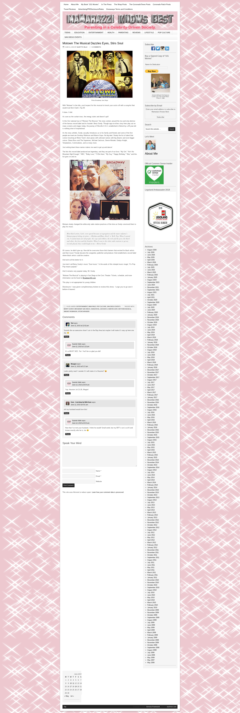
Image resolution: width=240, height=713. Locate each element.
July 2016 (150, 412)
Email (98, 476)
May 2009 (150, 627)
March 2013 (151, 512)
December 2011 (153, 550)
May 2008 (150, 657)
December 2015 (153, 430)
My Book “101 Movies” (90, 4)
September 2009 (153, 617)
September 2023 (153, 282)
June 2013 (151, 505)
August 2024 (151, 280)
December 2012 (153, 520)
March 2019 (151, 337)
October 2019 (152, 322)
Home (66, 4)
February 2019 (152, 340)
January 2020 (152, 315)
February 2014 (152, 485)
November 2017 (153, 372)
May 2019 (150, 332)
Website (99, 481)
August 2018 (151, 350)
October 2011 (152, 555)
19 (76, 686)
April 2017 (151, 390)
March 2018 (151, 362)
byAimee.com (171, 707)
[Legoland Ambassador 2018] (160, 241)
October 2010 (152, 585)
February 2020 (152, 312)
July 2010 (150, 592)
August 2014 (151, 470)
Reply (66, 337)
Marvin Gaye (113, 309)
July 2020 (150, 307)
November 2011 (153, 552)
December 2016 (153, 400)
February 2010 (152, 605)
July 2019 (150, 327)
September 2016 (153, 407)
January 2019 (152, 342)
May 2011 (150, 567)
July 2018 (150, 352)
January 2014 (152, 487)
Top (65, 707)
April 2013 (151, 510)
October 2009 (152, 615)
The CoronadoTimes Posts (139, 4)
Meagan (73, 364)
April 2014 (151, 480)
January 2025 (152, 277)
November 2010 (153, 582)
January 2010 (152, 607)
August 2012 (151, 530)
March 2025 (151, 272)
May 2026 (150, 257)
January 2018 (152, 367)
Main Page (92, 306)
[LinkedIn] (167, 50)
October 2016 (152, 405)
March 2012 (151, 542)
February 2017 (152, 395)
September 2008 (153, 647)
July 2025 (150, 267)
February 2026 (152, 265)
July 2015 (150, 442)
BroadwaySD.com (89, 278)
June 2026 (151, 255)
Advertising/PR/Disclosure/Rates (91, 9)
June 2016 (151, 415)
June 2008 (151, 655)
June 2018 (151, 355)
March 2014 (151, 482)
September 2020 (153, 302)
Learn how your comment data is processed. (108, 492)
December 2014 (153, 460)
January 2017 (152, 397)
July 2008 (150, 652)
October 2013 (152, 495)
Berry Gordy (69, 309)
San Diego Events (73, 37)
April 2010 (151, 600)
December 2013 (153, 490)
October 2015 (152, 435)
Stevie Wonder (83, 311)
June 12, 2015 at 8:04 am (80, 385)
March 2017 (151, 392)
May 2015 (150, 447)
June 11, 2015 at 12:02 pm (80, 326)
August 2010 (151, 590)
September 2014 (153, 467)
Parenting (123, 33)
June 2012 (151, 535)
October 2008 (152, 645)
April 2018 (151, 360)
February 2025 (152, 275)
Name (98, 471)
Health (111, 33)
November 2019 (153, 320)
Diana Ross (95, 309)
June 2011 (151, 565)
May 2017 (150, 387)
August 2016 (151, 410)
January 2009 (152, 637)
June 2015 (151, 445)
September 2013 (153, 497)
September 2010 (153, 587)
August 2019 (151, 325)
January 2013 (152, 517)
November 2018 (153, 345)
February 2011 (152, 575)
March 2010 (151, 602)
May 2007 (150, 660)
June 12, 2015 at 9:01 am (79, 405)
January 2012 (152, 547)
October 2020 (152, 300)
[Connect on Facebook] (153, 50)
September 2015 (153, 437)
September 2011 (153, 557)
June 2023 (151, 285)
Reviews (136, 33)
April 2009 (151, 630)
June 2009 (151, 625)
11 (73, 683)
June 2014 (151, 475)
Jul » (72, 696)
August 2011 (151, 560)
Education (79, 33)
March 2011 (151, 572)
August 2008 (151, 650)
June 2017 (151, 385)
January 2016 (152, 427)
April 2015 (151, 450)
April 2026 (151, 260)
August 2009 (151, 620)
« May (66, 696)
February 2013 (152, 515)
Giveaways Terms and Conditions (119, 9)
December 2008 (153, 640)
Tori (72, 323)
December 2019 (153, 317)
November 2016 (153, 402)
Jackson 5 (104, 309)
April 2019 (151, 335)
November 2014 (153, 462)
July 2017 (150, 382)
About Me (75, 4)
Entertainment (96, 33)
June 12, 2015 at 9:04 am (80, 423)
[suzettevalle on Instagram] (162, 50)
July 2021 (150, 295)
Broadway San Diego (82, 309)
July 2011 (150, 562)
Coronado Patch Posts (162, 4)
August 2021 (151, 292)
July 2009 (150, 622)
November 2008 (153, 642)
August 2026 (151, 250)
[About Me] (150, 151)
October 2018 (152, 347)
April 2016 (151, 420)
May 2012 (150, 537)
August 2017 (151, 380)
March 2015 (151, 452)
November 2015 (153, 432)
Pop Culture (164, 33)
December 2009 (153, 610)
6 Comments (96, 47)
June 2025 (151, 270)
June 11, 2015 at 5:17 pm (79, 366)
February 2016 (152, 425)
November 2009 (153, 612)
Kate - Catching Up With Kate (81, 402)
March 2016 (151, 422)
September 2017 (153, 377)
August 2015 (151, 440)
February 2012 (152, 545)
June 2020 (151, 310)
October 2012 (152, 525)
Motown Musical (124, 309)
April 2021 (151, 297)
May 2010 (150, 597)
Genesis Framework (153, 707)
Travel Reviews (70, 9)
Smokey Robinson (70, 311)
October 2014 (152, 465)
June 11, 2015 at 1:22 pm (80, 346)
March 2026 (151, 262)
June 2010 (151, 595)
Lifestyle (149, 33)
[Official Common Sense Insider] (154, 184)
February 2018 (152, 365)
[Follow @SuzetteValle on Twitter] (158, 50)
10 (71, 683)
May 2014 (150, 477)
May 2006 (150, 662)
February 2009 (152, 635)
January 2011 (152, 577)
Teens (67, 33)
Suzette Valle (82, 47)
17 (71, 686)
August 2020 (151, 305)
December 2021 (153, 287)
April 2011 (150, 570)
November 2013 (153, 492)
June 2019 (151, 330)
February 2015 (152, 455)
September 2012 (153, 527)
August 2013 (151, 500)
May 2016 (150, 417)
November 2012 (153, 522)
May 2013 (150, 507)
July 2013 (150, 502)
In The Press (106, 4)
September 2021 (153, 290)
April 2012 (151, 540)
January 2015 (152, 457)
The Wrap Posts (120, 4)
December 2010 (153, 580)
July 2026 (150, 252)
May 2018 (150, 357)
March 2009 (151, 632)
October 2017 (152, 375)
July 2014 (150, 472)
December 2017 (153, 370)
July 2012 (150, 532)
